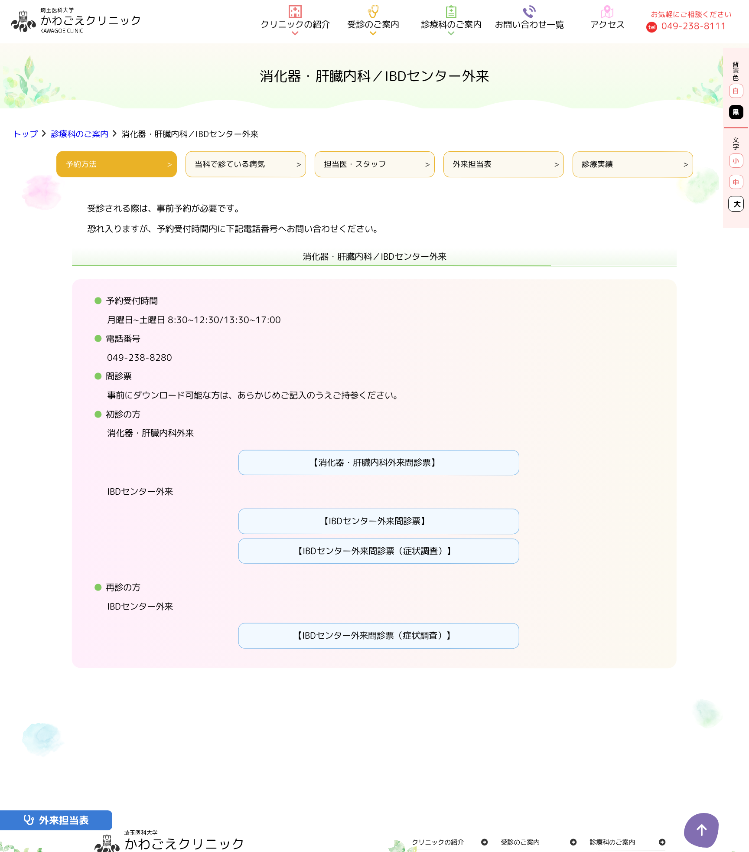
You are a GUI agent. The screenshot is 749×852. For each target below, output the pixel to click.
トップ (25, 134)
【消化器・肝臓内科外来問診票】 (374, 462)
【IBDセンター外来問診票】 (374, 521)
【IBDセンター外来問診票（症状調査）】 (374, 551)
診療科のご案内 (79, 134)
